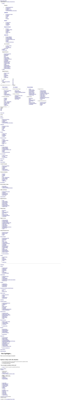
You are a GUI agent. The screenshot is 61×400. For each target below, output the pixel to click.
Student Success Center (5, 223)
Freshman (7, 15)
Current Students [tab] (2, 196)
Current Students (30, 87)
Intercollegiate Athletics (5, 343)
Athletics (3, 387)
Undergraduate (6, 91)
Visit (1, 109)
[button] (9, 81)
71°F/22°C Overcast (5, 373)
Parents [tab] (1, 116)
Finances (5, 20)
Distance (5, 93)
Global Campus (4, 306)
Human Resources (5, 250)
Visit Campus (4, 272)
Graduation (7, 30)
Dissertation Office (5, 315)
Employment (4, 392)
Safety (3, 143)
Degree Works (31, 100)
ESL (6, 17)
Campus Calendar (5, 345)
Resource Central (6, 62)
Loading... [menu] (3, 82)
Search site (2, 85)
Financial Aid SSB (32, 102)
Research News (4, 329)
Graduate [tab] (1, 282)
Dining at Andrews (9, 37)
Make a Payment (42, 103)
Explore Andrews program (6, 314)
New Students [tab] (2, 182)
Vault (30, 99)
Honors (7, 41)
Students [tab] (1, 160)
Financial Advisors (18, 91)
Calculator (7, 23)
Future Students (5, 87)
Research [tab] (1, 327)
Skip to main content (3, 0)
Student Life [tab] (2, 145)
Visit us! (7, 28)
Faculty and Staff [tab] (3, 236)
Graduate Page (4, 283)
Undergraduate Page (5, 276)
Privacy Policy (12, 399)
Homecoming (6, 75)
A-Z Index (3, 389)
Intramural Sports (4, 344)
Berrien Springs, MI (5, 372)
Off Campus (4, 307)
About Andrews (2, 349)
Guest (3, 128)
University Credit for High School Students (8, 279)
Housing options (4, 338)
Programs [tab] (1, 117)
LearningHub (6, 60)
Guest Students (4, 285)
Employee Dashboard (7, 66)
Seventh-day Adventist (4, 396)
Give (3, 80)
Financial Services (17, 97)
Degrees (3, 295)
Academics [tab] (2, 299)
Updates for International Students (20, 92)
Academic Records (43, 91)
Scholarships (8, 24)
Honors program (4, 317)
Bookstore (3, 388)
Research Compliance (5, 332)
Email (3, 200)
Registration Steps (17, 98)
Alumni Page (6, 77)
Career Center (42, 94)
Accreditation (8, 399)
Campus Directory (5, 384)
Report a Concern (7, 67)
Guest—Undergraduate (7, 101)
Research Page (4, 334)
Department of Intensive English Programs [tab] (6, 288)
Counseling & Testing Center (10, 39)
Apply (4, 79)
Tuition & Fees (8, 22)
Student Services (4, 297)
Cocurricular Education (32, 94)
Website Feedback (5, 378)
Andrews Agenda (8, 45)
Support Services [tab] (2, 311)
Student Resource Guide (18, 95)
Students (3, 49)
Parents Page (6, 48)
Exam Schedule (31, 91)
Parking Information (5, 383)
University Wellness (9, 38)
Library (5, 64)
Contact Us (4, 377)
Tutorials (3, 136)
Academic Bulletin (7, 63)
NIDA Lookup (6, 57)
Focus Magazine (8, 47)
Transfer (7, 16)
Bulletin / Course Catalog (6, 321)
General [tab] (1, 266)
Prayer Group (8, 32)
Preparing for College (9, 14)
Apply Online (4, 393)
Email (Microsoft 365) (7, 53)
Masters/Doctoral (4, 284)
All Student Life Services (6, 152)
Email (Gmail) (6, 54)
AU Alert (7, 46)
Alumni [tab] (1, 255)
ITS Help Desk (42, 98)
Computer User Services (6, 243)
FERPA (7, 31)
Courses (3, 296)
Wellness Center (4, 206)
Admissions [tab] (2, 124)
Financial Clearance (43, 102)
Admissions (6, 12)
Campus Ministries (9, 36)
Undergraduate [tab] (2, 274)
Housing (7, 40)
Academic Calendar (9, 29)
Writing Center (4, 316)
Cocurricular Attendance (32, 103)
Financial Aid (4, 270)
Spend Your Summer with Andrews (11, 10)
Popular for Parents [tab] (3, 137)
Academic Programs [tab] (3, 301)
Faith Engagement (43, 90)
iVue (5, 56)
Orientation (16, 96)
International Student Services (44, 97)
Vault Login (4, 391)
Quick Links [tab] (2, 112)
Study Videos (4, 195)
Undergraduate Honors (7, 94)
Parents (3, 3)
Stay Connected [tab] (2, 153)
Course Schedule (6, 58)
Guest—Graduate (6, 102)
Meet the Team (4, 280)
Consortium (4, 308)
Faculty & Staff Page (7, 68)
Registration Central (7, 61)
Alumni (3, 69)
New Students (15, 87)
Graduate (7, 18)
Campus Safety (42, 96)
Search (2, 107)
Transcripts (5, 74)
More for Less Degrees (9, 7)
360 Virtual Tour (6, 103)
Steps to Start (17, 90)
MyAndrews (6, 55)
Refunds (41, 104)
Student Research (5, 330)
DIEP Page (4, 289)
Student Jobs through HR (6, 341)
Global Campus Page (5, 294)
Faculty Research (4, 331)
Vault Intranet (6, 59)
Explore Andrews (8, 9)
